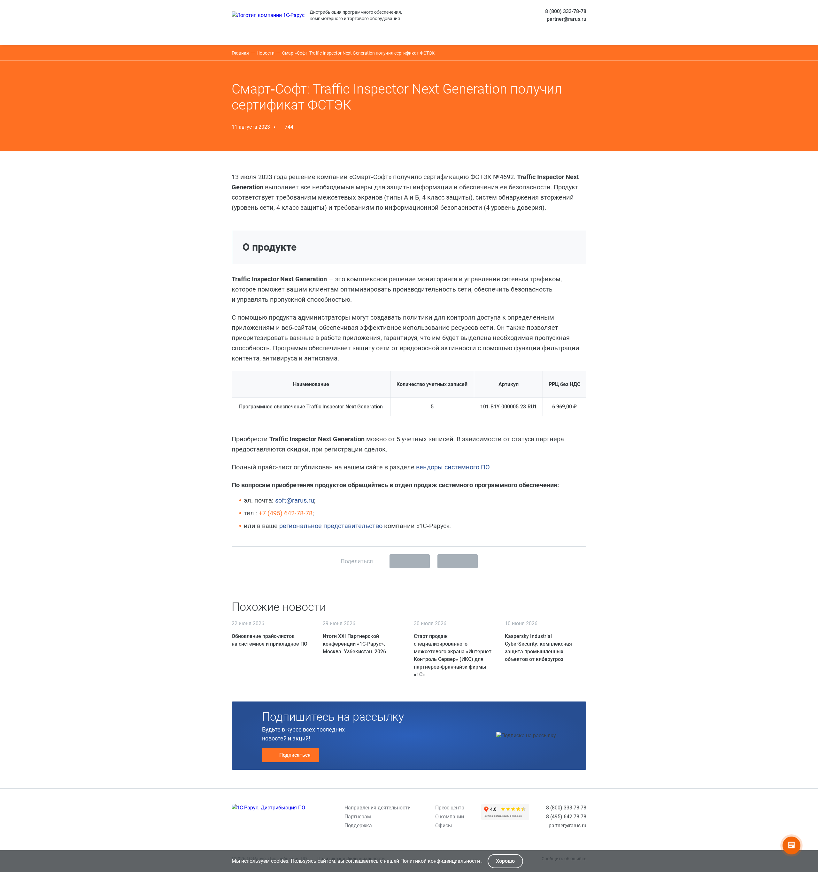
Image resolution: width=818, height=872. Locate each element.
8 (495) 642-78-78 (566, 817)
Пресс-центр (449, 808)
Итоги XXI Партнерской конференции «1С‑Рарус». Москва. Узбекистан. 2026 (354, 644)
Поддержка (358, 826)
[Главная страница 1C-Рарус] (268, 15)
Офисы (443, 826)
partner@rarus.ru (566, 19)
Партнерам (357, 817)
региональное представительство (330, 526)
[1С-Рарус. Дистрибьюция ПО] (268, 808)
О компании (449, 817)
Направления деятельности (377, 808)
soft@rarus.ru (294, 500)
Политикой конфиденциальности (440, 861)
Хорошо (505, 861)
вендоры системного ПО (453, 467)
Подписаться (295, 755)
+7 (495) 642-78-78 (286, 513)
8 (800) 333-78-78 (565, 11)
